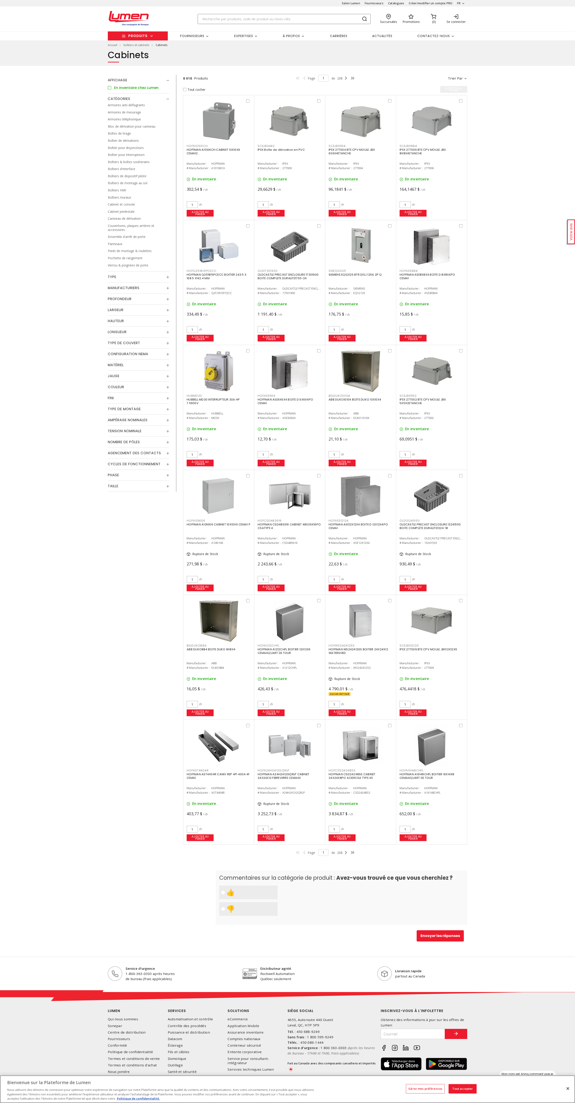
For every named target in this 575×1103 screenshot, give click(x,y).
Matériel (116, 365)
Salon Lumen (351, 3)
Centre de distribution (127, 1032)
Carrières (338, 36)
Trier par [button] (455, 78)
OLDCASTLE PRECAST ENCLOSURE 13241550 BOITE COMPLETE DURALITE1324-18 (430, 526)
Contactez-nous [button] (433, 36)
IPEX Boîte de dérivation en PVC (281, 150)
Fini (111, 398)
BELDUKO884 (197, 645)
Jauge (113, 376)
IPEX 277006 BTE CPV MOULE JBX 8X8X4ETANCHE (423, 151)
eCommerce (238, 1019)
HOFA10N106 (196, 521)
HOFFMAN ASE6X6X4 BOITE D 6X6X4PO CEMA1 (285, 401)
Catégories (119, 98)
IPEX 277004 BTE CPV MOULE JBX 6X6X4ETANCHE (352, 151)
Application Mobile (243, 1026)
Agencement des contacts (134, 453)
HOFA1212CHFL (268, 645)
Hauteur (116, 321)
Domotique (177, 1058)
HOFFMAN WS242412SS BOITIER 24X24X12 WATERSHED (358, 651)
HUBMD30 (194, 396)
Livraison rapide (408, 971)
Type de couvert (124, 343)
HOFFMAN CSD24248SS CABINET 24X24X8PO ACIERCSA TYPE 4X (352, 776)
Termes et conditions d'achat (132, 1065)
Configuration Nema (128, 354)
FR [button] (458, 3)
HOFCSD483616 (270, 521)
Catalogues (396, 3)
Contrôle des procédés (187, 1026)
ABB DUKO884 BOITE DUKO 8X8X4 (211, 649)
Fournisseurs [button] (192, 36)
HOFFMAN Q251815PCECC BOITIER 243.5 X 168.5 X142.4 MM (216, 276)
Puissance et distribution (189, 1032)
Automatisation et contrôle (190, 1019)
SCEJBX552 (408, 396)
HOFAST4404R (197, 770)
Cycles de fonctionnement (134, 464)
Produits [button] (138, 35)
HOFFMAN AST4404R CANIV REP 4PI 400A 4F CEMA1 (218, 776)
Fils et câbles (179, 1052)
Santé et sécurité (182, 1072)
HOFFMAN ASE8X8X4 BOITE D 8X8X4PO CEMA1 (427, 276)
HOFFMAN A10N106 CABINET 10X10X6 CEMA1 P (218, 524)
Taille (113, 486)
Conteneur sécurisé (244, 1045)
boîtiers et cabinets (136, 45)
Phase (113, 475)
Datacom (175, 1039)
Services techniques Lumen (251, 1069)
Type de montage (124, 409)
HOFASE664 (266, 396)
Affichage (117, 80)
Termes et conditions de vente (134, 1058)
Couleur (116, 387)
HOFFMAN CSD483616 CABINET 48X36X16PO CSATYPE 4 (289, 526)
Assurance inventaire (245, 1032)
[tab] (138, 80)
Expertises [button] (243, 36)
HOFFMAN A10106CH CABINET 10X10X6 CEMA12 (213, 151)
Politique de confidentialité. (138, 1098)
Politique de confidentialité (130, 1052)
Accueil (112, 45)
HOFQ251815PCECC (201, 271)
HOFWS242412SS (342, 645)
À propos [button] (291, 36)
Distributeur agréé (275, 968)
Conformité (117, 1045)
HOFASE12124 (338, 521)
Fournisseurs (374, 3)
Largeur (116, 310)
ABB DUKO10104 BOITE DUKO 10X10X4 (355, 399)
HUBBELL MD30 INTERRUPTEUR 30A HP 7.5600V (213, 401)
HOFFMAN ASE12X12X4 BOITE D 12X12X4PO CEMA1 (358, 526)
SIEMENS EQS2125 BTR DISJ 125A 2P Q (355, 275)
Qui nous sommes (123, 1019)
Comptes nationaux (244, 1039)
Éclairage (175, 1045)
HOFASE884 (409, 271)
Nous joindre (119, 1072)
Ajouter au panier (200, 213)
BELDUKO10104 (339, 396)
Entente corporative (245, 1052)
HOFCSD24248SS (342, 770)
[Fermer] (568, 1089)
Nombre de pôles (124, 442)
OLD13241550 (410, 521)
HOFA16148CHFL (412, 770)
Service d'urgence (140, 968)
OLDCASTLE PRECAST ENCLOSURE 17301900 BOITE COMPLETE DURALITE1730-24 (288, 276)
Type (112, 277)
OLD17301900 (267, 271)
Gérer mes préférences (425, 1089)
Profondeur (120, 299)
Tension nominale (125, 431)
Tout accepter (462, 1089)
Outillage (175, 1065)
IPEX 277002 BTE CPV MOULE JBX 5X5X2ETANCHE (423, 401)
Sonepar (115, 1026)
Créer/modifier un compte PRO (430, 3)
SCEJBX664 (337, 146)
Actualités (382, 36)
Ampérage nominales (128, 420)
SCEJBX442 (266, 146)
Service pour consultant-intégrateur (248, 1060)
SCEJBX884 (408, 146)
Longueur (117, 332)
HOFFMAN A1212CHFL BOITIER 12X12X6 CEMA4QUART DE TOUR (284, 651)
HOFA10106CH (197, 146)
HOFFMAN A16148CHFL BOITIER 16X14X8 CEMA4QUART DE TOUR (427, 776)
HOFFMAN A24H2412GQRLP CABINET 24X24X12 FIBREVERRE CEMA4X (283, 776)
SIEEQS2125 (337, 271)
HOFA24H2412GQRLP (273, 770)
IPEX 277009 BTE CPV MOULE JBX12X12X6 (428, 649)
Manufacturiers (123, 288)
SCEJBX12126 (409, 645)
